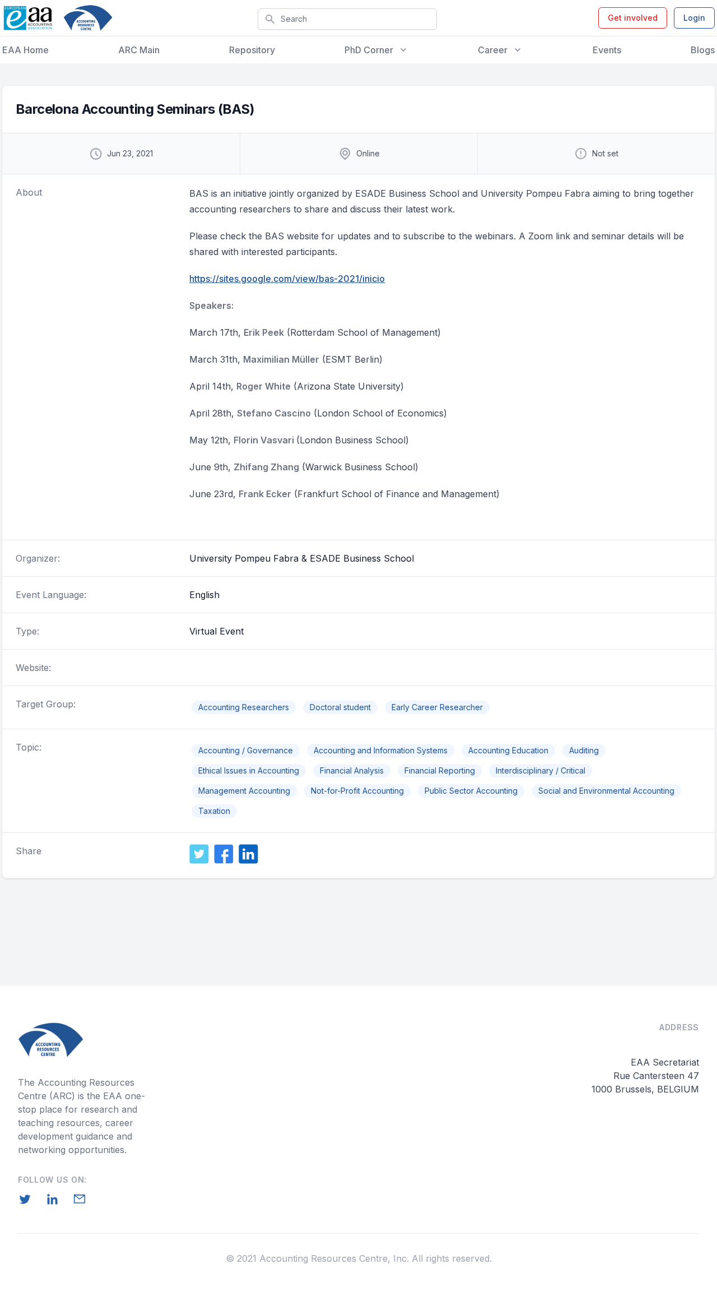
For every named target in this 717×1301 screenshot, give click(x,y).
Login (694, 17)
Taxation (214, 811)
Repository (252, 49)
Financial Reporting (439, 770)
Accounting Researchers (243, 707)
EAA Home (25, 49)
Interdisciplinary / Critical (540, 770)
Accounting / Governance (245, 750)
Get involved (633, 17)
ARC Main (139, 49)
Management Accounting (244, 790)
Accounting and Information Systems (381, 750)
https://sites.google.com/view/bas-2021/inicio (287, 278)
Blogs (703, 49)
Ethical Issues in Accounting (248, 770)
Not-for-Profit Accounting (357, 790)
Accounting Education (508, 750)
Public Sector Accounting (471, 790)
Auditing (584, 750)
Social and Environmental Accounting (606, 790)
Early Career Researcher (437, 707)
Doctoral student (340, 707)
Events (607, 49)
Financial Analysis (352, 770)
